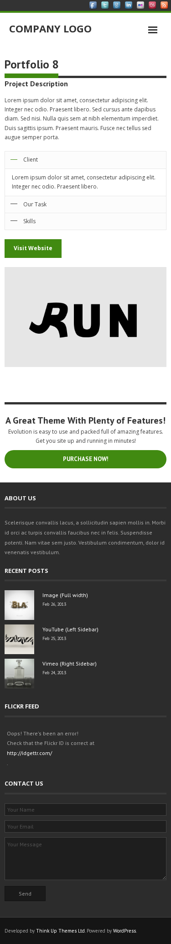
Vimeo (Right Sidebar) (69, 663)
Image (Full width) (65, 595)
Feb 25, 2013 (54, 638)
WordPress (124, 931)
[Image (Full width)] (19, 605)
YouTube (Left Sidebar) (70, 629)
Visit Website (33, 248)
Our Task (35, 204)
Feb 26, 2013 (54, 604)
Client (30, 159)
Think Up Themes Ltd (60, 931)
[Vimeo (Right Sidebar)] (19, 673)
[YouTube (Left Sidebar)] (19, 639)
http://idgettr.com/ (29, 753)
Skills (29, 221)
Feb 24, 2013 (54, 673)
